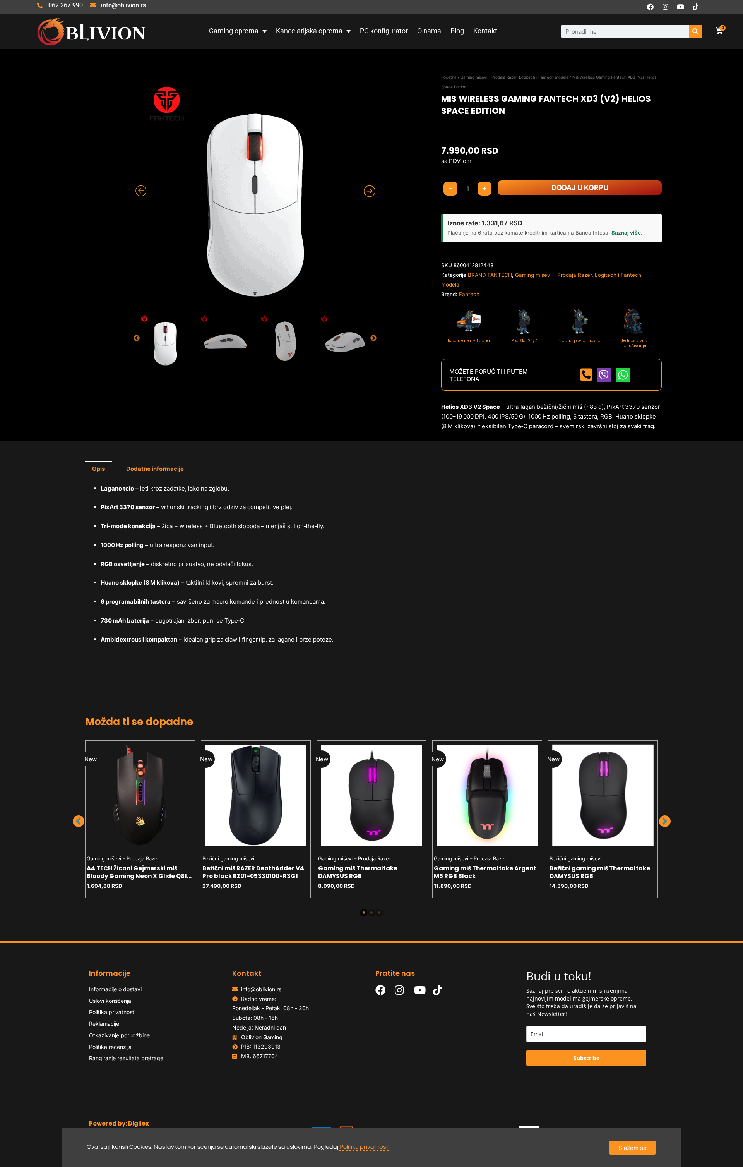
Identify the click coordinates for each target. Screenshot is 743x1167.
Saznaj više (626, 233)
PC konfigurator (384, 31)
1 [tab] (364, 912)
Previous (136, 338)
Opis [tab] (98, 468)
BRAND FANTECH (490, 275)
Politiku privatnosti (364, 1147)
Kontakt (485, 31)
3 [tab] (379, 912)
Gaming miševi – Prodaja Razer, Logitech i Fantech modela (514, 77)
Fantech (469, 294)
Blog (457, 31)
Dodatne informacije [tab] (155, 468)
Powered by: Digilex (119, 1123)
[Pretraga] (695, 31)
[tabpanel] (140, 819)
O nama (429, 31)
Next (373, 338)
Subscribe (586, 1058)
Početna (449, 77)
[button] (78, 821)
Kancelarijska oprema (309, 31)
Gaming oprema (234, 31)
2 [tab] (371, 912)
